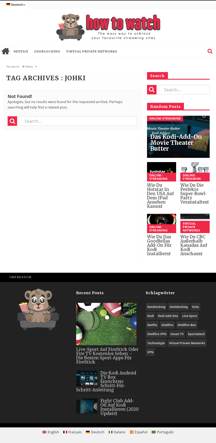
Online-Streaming (165, 118)
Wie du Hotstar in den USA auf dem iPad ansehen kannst (160, 196)
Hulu (195, 307)
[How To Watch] (108, 27)
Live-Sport (189, 316)
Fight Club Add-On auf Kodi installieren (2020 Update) (119, 407)
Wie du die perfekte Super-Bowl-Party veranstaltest (194, 194)
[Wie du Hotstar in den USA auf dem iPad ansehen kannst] (161, 171)
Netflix (21, 51)
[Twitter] (185, 277)
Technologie (156, 343)
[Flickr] (204, 277)
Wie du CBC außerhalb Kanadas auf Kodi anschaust (193, 245)
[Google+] (195, 277)
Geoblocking (47, 51)
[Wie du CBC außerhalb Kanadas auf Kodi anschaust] (195, 223)
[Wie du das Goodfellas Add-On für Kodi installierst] (161, 223)
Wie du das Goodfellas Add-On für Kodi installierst (159, 245)
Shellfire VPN (156, 334)
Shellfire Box (187, 325)
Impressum (20, 277)
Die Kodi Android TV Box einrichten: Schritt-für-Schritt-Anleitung (106, 381)
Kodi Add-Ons (168, 316)
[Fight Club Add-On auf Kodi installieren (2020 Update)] (86, 406)
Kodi (150, 316)
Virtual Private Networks (91, 51)
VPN (150, 352)
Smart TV (177, 334)
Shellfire (167, 325)
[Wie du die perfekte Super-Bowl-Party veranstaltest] (195, 171)
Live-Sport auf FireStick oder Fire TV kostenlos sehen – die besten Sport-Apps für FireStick (107, 356)
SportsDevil (196, 334)
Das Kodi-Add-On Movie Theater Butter (176, 143)
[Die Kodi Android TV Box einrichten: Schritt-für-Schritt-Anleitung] (86, 378)
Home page (5, 51)
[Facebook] (176, 277)
